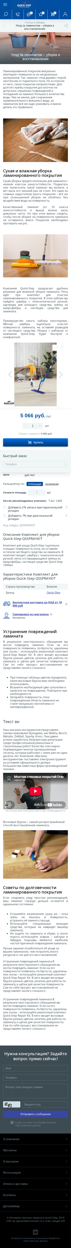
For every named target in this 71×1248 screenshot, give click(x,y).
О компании (11, 1139)
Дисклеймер (11, 1206)
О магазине (11, 1161)
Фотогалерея (12, 1172)
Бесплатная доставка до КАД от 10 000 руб (37, 604)
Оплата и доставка (15, 1184)
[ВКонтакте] (35, 1232)
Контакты (9, 1195)
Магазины (10, 1150)
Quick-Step (53, 592)
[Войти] (65, 14)
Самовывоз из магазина (31, 614)
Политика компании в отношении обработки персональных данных (35, 1239)
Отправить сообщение (35, 1114)
